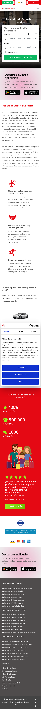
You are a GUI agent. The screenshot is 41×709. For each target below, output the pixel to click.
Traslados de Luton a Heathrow (12, 630)
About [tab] (33, 331)
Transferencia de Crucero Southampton (15, 641)
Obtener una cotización (20, 57)
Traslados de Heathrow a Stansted (13, 621)
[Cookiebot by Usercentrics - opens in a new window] (29, 325)
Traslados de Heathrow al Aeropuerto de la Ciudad (19, 633)
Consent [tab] (7, 331)
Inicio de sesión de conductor (11, 683)
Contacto (5, 689)
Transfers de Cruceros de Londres (13, 659)
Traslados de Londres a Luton (12, 597)
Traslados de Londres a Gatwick (12, 591)
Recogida (7, 34)
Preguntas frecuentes (9, 686)
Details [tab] (20, 331)
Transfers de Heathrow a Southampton (15, 653)
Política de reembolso (9, 668)
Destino (6, 43)
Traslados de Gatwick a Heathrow (13, 618)
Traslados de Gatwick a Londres (12, 603)
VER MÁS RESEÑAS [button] (15, 506)
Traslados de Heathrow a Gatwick (13, 615)
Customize (19, 375)
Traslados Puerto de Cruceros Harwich (15, 647)
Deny (20, 382)
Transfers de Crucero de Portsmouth (14, 650)
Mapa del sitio (6, 680)
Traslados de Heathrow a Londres (13, 600)
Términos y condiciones (9, 671)
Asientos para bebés (8, 677)
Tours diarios (7, 2)
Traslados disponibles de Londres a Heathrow (17, 588)
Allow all (20, 368)
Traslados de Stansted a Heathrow (13, 624)
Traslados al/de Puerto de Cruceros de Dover (17, 644)
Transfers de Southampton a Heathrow (15, 656)
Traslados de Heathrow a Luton (12, 627)
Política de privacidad (9, 674)
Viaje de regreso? (13, 52)
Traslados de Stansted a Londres (13, 606)
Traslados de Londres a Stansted (13, 594)
